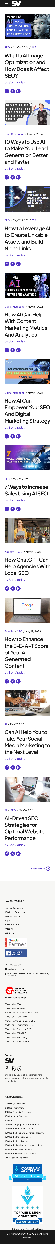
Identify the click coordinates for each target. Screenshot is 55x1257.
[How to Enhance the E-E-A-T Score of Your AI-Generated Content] (27, 610)
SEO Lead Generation (15, 912)
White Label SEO (13, 1004)
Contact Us (10, 933)
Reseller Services (13, 916)
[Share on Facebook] (7, 91)
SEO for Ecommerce (14, 1108)
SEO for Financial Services (18, 1112)
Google (9, 631)
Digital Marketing (15, 306)
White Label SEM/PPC (15, 1033)
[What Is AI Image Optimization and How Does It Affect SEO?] (27, 26)
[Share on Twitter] (12, 91)
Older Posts (38, 868)
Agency (9, 551)
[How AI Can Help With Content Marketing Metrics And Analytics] (27, 285)
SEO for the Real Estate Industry (20, 1153)
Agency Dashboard (14, 908)
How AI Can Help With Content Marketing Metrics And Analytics (26, 324)
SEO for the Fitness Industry (18, 1149)
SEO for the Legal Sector (17, 1141)
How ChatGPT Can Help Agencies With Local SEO (27, 566)
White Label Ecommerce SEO (19, 1025)
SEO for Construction (15, 1104)
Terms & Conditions (34, 1229)
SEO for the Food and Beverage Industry (24, 1133)
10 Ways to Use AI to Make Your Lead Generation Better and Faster (26, 151)
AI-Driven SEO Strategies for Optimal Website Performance (25, 828)
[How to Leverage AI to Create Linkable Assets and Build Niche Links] (27, 199)
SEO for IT (10, 1120)
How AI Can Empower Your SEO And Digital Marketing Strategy (27, 410)
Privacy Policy (18, 1229)
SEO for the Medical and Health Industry (24, 1145)
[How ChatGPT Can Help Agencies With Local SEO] (27, 530)
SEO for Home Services (16, 1116)
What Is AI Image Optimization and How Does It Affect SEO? (27, 65)
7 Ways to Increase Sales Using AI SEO (26, 490)
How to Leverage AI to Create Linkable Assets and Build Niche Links (27, 238)
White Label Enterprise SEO (18, 1029)
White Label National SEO (17, 1008)
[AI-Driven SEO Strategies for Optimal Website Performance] (27, 789)
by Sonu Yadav (15, 82)
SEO (7, 47)
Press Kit (9, 929)
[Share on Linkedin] (18, 91)
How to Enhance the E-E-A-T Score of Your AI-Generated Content (26, 652)
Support (8, 920)
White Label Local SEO (16, 1017)
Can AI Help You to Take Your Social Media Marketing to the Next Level (27, 742)
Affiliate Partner (12, 924)
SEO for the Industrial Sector (18, 1137)
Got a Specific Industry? (16, 1158)
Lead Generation (14, 134)
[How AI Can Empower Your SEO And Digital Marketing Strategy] (27, 371)
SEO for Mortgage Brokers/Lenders (22, 1124)
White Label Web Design (16, 1037)
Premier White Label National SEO (21, 1012)
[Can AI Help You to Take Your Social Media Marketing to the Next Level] (27, 703)
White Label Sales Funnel (17, 1041)
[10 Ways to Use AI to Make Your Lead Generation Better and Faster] (27, 112)
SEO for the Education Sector (19, 1129)
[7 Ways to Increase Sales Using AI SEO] (27, 458)
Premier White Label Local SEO (20, 1021)
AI (6, 724)
